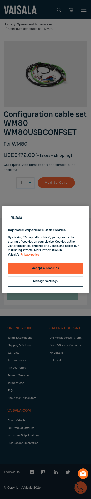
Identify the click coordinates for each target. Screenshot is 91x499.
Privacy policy (30, 255)
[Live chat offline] (83, 473)
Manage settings (45, 281)
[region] (45, 249)
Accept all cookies (45, 268)
